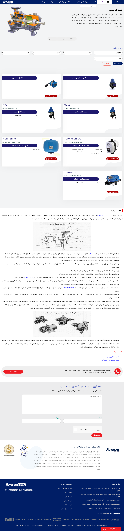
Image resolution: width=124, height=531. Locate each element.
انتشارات (53, 2)
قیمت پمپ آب (67, 497)
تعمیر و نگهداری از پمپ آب (110, 360)
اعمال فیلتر (117, 63)
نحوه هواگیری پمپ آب (111, 357)
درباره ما (93, 2)
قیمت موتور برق (67, 501)
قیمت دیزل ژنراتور (66, 509)
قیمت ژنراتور (68, 505)
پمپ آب (61, 39)
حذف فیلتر (107, 63)
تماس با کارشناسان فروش (111, 529)
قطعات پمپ (52, 39)
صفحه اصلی (117, 2)
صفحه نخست (71, 39)
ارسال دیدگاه (97, 435)
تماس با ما (44, 2)
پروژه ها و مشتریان (81, 2)
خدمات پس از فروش (65, 2)
